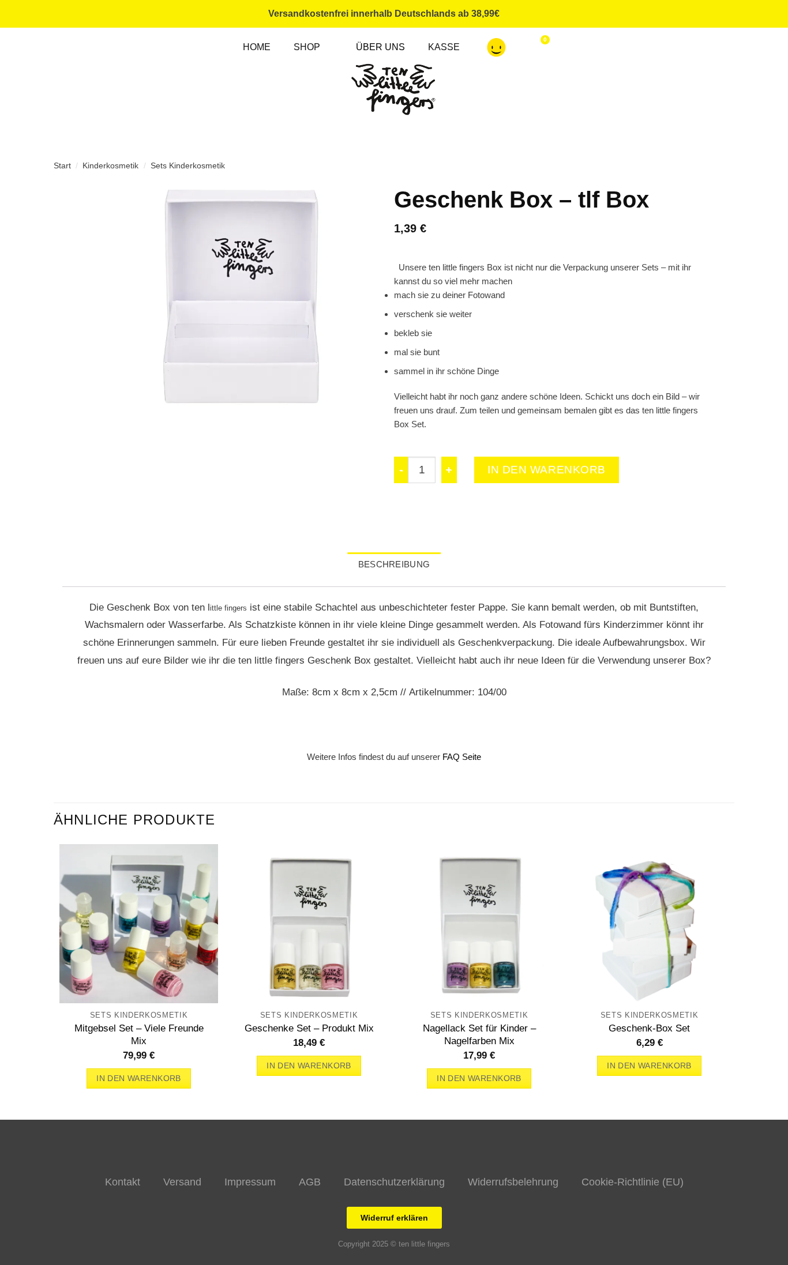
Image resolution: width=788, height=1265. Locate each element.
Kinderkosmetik (110, 165)
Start (62, 165)
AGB (310, 1182)
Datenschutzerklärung (394, 1182)
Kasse (444, 47)
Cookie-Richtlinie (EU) (632, 1182)
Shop (307, 47)
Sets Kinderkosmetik (188, 165)
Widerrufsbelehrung (513, 1182)
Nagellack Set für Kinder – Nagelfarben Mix (479, 1034)
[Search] (650, 14)
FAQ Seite (461, 757)
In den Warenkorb (546, 470)
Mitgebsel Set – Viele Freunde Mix (139, 1034)
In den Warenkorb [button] (138, 1078)
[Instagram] (584, 14)
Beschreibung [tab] (394, 564)
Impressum (250, 1182)
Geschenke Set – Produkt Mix (309, 1028)
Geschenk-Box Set (649, 1028)
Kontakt (122, 1182)
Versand (182, 1182)
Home (257, 47)
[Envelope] (628, 14)
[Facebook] (606, 14)
